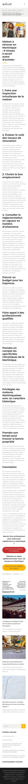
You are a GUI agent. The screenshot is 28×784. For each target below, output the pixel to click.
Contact (14, 781)
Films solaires (7, 740)
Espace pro (19, 779)
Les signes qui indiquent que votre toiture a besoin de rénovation (12, 745)
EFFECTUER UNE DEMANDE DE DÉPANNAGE (14, 550)
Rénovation (16, 12)
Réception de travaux (10, 777)
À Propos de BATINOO (10, 772)
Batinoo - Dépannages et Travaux (12, 10)
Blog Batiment (6, 12)
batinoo (17, 574)
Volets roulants (8, 736)
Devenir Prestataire (16, 774)
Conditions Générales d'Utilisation (13, 770)
